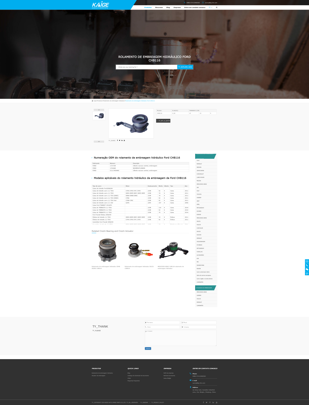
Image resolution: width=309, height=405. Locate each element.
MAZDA (199, 180)
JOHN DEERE (200, 170)
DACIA (199, 231)
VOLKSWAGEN (201, 241)
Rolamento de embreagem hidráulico (113, 100)
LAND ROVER (200, 177)
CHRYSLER (200, 228)
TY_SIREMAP (144, 402)
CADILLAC (200, 251)
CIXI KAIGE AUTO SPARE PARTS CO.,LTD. (113, 402)
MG (198, 261)
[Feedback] (307, 273)
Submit (148, 348)
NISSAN (199, 167)
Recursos (159, 7)
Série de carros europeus (204, 275)
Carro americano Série (203, 272)
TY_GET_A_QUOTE (164, 120)
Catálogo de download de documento (138, 375)
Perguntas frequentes (134, 380)
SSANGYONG (200, 265)
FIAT (198, 191)
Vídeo (129, 378)
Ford (198, 160)
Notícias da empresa (169, 375)
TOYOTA (199, 194)
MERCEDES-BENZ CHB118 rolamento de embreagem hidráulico (171, 267)
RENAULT (199, 163)
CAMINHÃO (200, 282)
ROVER (199, 268)
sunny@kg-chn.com (209, 2)
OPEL (198, 204)
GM (198, 187)
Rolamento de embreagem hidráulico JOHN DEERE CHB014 (106, 267)
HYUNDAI (199, 245)
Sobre (167, 378)
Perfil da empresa (168, 373)
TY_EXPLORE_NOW (185, 67)
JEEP (198, 201)
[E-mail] (307, 261)
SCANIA (199, 211)
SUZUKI (199, 234)
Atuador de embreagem (204, 287)
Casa (95, 100)
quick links (133, 368)
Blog (168, 7)
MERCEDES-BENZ (202, 184)
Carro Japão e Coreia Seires (204, 278)
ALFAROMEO (200, 255)
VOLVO (199, 224)
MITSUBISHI (200, 207)
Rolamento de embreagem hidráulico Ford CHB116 (140, 100)
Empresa (177, 7)
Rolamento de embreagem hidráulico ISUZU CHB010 (139, 267)
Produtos (148, 7)
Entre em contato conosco (194, 7)
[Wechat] (307, 269)
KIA (198, 258)
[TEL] (307, 265)
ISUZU (198, 221)
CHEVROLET (200, 174)
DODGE (199, 214)
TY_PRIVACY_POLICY (157, 402)
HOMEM (199, 197)
